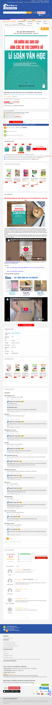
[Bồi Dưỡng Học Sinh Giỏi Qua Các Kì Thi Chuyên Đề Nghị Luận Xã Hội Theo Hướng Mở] (21, 148)
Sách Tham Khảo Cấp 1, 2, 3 (13, 94)
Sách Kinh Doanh (38, 22)
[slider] (11, 559)
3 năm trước (17, 419)
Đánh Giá (14, 96)
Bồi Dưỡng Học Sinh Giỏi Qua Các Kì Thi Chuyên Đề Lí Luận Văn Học (18, 25)
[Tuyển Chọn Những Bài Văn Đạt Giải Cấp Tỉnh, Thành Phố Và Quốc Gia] (28, 148)
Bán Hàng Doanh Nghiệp (8, 647)
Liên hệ (5, 651)
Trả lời (8, 399)
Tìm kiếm (29, 12)
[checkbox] (19, 154)
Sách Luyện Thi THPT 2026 (21, 22)
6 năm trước (17, 458)
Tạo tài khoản (40, 0)
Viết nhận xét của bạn (41, 557)
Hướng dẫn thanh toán (8, 655)
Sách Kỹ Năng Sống (29, 700)
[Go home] (10, 6)
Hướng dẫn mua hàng (8, 657)
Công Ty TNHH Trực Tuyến (19, 127)
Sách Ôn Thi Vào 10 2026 (30, 22)
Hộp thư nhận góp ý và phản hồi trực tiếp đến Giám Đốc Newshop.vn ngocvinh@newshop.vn (22, 659)
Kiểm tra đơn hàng (45, 2)
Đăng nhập (46, 0)
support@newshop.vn (11, 674)
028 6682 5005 (41, 12)
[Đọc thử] (26, 59)
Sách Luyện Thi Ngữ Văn (37, 94)
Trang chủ (6, 24)
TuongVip (23, 700)
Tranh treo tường (11, 2)
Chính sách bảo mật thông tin (9, 644)
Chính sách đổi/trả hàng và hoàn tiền (11, 645)
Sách (10, 24)
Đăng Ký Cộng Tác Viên (8, 638)
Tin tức (26, 2)
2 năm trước (17, 399)
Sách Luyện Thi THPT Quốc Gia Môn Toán (40, 700)
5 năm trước (17, 433)
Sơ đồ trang (6, 653)
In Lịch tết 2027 (20, 2)
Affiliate (33, 0)
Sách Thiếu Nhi (45, 22)
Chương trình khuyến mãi (35, 2)
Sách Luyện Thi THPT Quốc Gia (26, 94)
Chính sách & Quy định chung (9, 642)
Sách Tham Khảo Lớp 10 (18, 700)
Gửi (45, 684)
